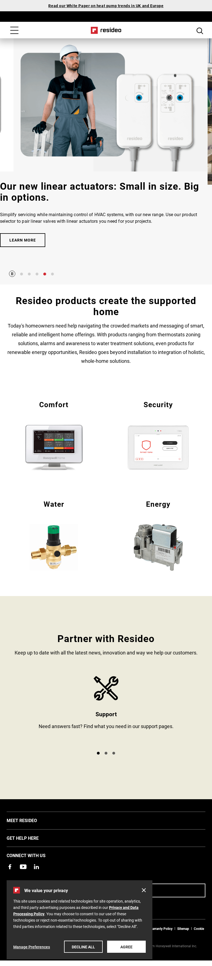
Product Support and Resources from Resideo (106, 711)
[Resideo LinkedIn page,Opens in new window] (36, 866)
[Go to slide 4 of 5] (44, 274)
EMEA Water (54, 535)
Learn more (22, 240)
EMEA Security (158, 435)
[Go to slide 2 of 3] (106, 753)
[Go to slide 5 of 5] (52, 274)
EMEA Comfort (53, 435)
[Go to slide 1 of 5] (21, 274)
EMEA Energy (158, 535)
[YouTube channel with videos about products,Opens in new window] (23, 866)
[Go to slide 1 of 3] (98, 753)
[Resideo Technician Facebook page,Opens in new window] (10, 866)
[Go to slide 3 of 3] (113, 753)
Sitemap (183, 928)
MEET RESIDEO (30, 820)
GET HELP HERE (31, 838)
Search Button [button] (200, 31)
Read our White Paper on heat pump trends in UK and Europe (105, 5)
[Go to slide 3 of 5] (37, 274)
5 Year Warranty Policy (156, 928)
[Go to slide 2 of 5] (29, 274)
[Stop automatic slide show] (12, 273)
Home (106, 30)
